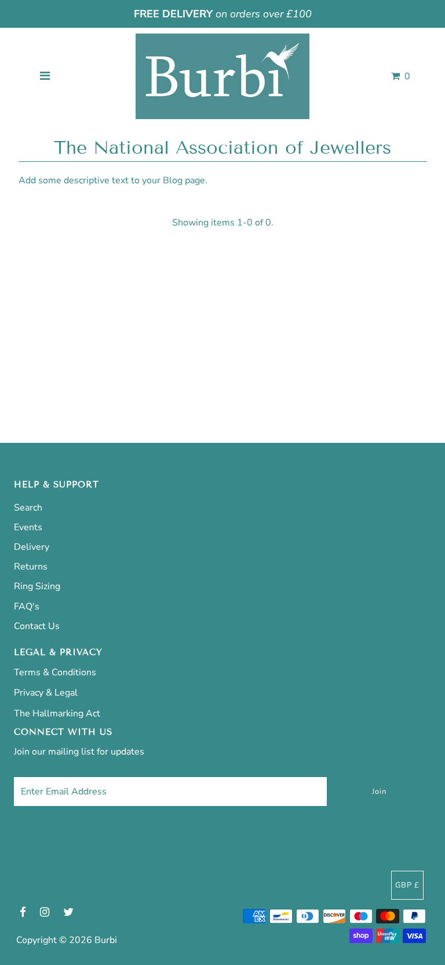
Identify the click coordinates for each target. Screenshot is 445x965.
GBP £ (407, 885)
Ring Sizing (37, 586)
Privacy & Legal (46, 692)
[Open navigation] (45, 76)
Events (28, 527)
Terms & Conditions (55, 672)
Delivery (31, 547)
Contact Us (37, 626)
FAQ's (26, 606)
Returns (31, 566)
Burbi (105, 940)
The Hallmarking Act (57, 713)
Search (28, 507)
